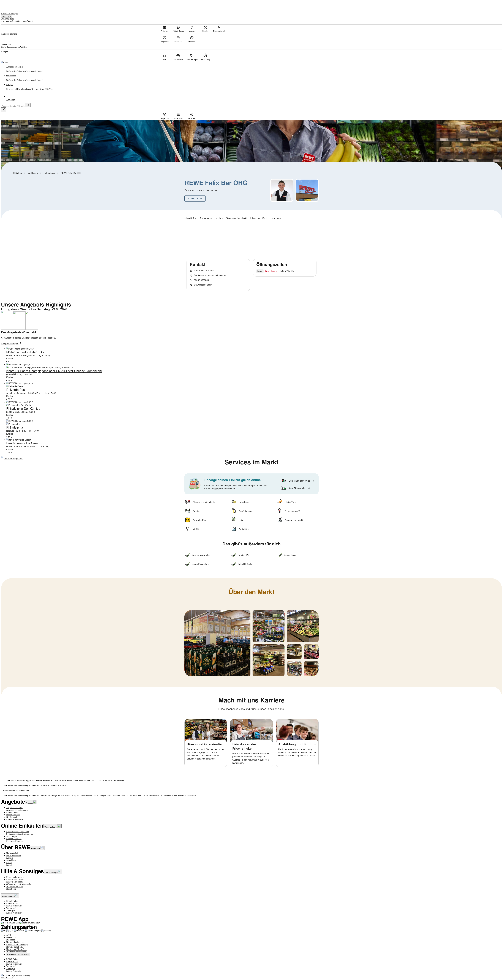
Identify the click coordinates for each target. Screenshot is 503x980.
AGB (8, 935)
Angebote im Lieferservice (17, 810)
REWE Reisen (12, 901)
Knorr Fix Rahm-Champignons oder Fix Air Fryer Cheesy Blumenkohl (54, 370)
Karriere (9, 858)
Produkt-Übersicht (13, 838)
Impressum (10, 940)
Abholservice (11, 836)
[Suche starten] (28, 105)
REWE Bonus (12, 812)
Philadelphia (14, 427)
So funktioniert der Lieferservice (19, 834)
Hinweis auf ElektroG (15, 949)
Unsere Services (13, 815)
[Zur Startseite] (10, 5)
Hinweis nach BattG (14, 947)
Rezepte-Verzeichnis (14, 882)
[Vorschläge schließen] (3, 109)
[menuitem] (164, 29)
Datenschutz (11, 937)
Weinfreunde (11, 908)
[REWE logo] (5, 62)
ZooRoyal (10, 910)
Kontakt (9, 865)
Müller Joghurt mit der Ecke (25, 352)
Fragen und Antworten (15, 877)
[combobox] (13, 106)
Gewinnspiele (12, 817)
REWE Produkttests (14, 819)
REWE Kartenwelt (14, 906)
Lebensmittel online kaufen (17, 831)
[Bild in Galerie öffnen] (217, 643)
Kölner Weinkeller (13, 913)
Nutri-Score (11, 889)
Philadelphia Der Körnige (23, 408)
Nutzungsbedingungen (15, 942)
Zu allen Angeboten (13, 458)
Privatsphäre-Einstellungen (17, 944)
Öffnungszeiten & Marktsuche (18, 884)
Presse (9, 862)
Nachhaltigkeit (12, 853)
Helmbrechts (49, 172)
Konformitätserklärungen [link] (16, 952)
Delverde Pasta (16, 389)
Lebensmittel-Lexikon (15, 879)
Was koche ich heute (14, 886)
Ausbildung (11, 860)
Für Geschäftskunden (15, 841)
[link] (254, 69)
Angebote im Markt (14, 807)
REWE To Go (12, 903)
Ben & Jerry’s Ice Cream (23, 443)
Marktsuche (33, 172)
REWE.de (17, 172)
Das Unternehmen (13, 855)
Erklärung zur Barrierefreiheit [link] (18, 955)
